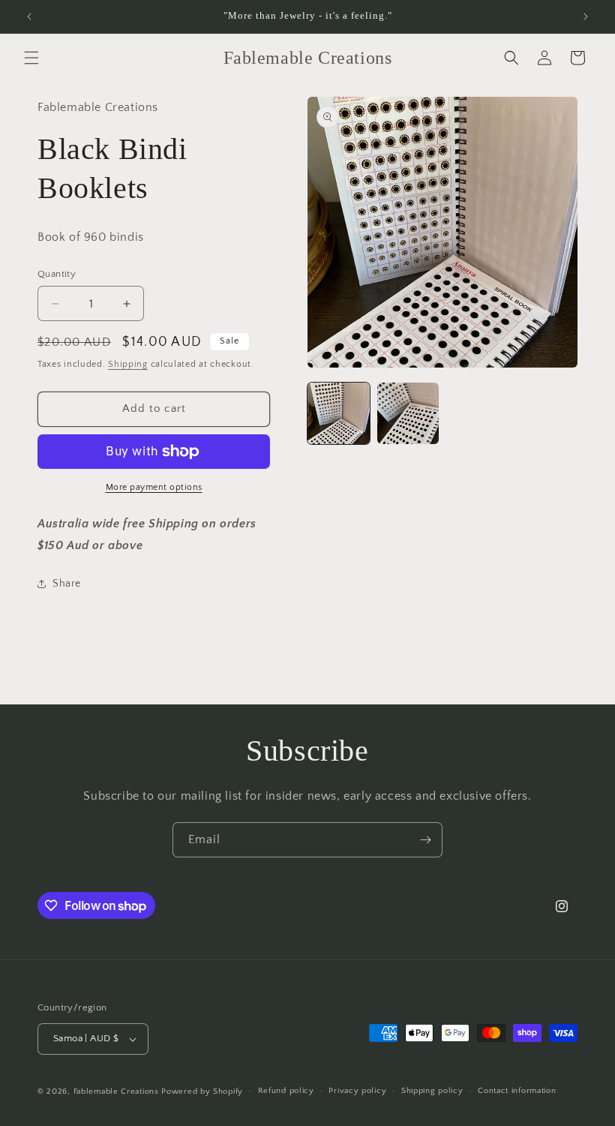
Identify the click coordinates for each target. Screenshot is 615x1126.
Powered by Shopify (202, 1091)
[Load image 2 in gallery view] (408, 414)
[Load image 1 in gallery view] (339, 414)
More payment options (154, 487)
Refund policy (286, 1090)
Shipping (128, 364)
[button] (31, 57)
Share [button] (66, 584)
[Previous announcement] (29, 16)
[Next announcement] (585, 16)
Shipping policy (432, 1090)
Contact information (517, 1090)
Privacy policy (357, 1090)
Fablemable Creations (116, 1091)
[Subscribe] (425, 839)
